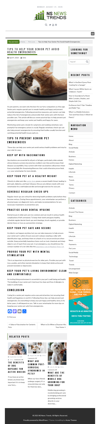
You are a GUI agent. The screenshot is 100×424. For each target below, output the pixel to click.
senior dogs (31, 181)
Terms (71, 185)
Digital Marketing (75, 164)
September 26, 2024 (16, 357)
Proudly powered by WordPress (35, 420)
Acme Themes (71, 420)
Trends (71, 180)
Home (71, 136)
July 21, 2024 (54, 367)
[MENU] (93, 33)
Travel (71, 260)
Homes (71, 160)
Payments (72, 244)
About (71, 140)
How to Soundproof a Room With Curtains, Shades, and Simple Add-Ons (79, 98)
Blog (70, 144)
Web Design (73, 273)
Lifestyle (72, 172)
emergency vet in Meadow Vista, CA (50, 247)
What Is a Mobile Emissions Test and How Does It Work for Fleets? (81, 114)
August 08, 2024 (35, 355)
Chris (24, 58)
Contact (72, 193)
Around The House (76, 212)
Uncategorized (74, 269)
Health (71, 168)
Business (72, 156)
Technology (73, 256)
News (71, 177)
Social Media (73, 148)
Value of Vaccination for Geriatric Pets (21, 325)
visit (8, 171)
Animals (72, 152)
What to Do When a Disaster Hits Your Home (53, 325)
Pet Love (13, 317)
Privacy (71, 188)
